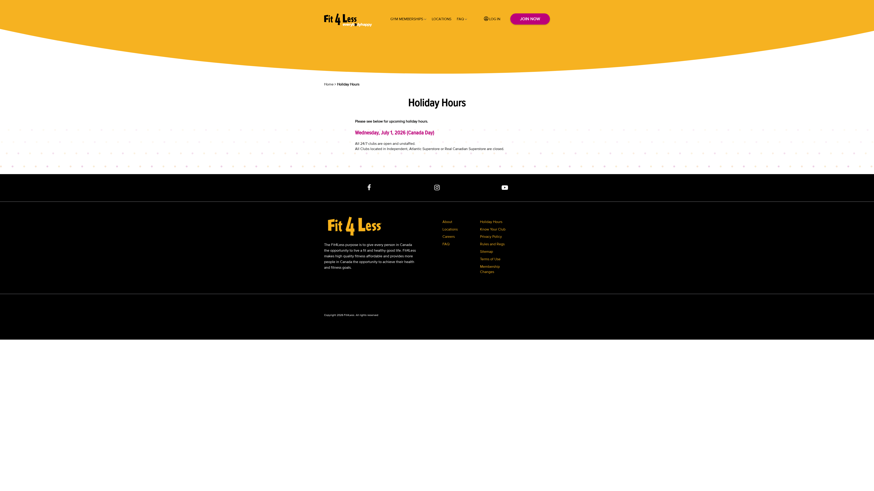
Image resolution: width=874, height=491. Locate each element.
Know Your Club (493, 229)
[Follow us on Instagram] (437, 187)
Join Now (530, 19)
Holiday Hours (491, 222)
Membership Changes (490, 269)
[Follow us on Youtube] (505, 187)
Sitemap (486, 251)
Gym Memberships (406, 19)
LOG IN (494, 19)
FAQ (460, 19)
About (447, 222)
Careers (448, 236)
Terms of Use (490, 259)
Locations (441, 19)
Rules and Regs (492, 244)
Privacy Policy (491, 236)
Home (329, 84)
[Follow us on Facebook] (369, 187)
